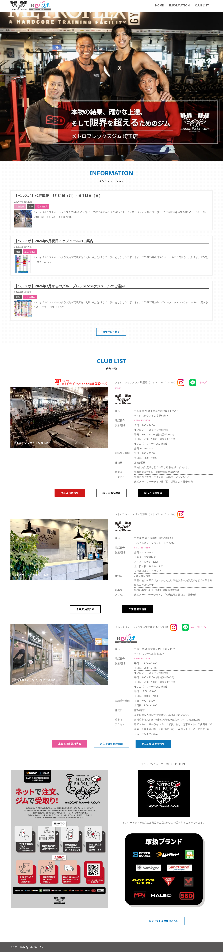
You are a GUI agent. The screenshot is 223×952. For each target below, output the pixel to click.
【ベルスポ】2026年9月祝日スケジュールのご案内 (53, 240)
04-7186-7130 (142, 547)
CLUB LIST (202, 5)
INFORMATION (179, 5)
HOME (159, 5)
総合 (31, 206)
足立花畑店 (42, 206)
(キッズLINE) (197, 627)
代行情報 (20, 206)
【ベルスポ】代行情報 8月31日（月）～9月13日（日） (58, 195)
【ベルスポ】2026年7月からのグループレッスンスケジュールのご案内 (69, 286)
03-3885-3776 (142, 658)
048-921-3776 (142, 420)
